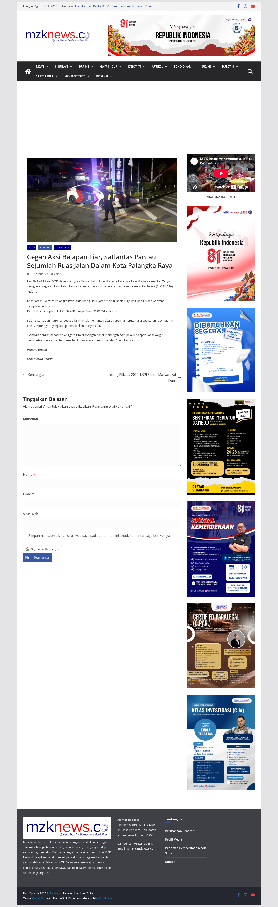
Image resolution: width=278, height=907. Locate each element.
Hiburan (61, 66)
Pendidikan (182, 66)
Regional (45, 247)
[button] (46, 66)
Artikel (157, 66)
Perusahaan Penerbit (180, 831)
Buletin (228, 66)
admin (57, 274)
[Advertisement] (139, 123)
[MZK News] (28, 71)
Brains (84, 66)
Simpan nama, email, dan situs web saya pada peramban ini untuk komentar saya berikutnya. (99, 535)
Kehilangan (36, 374)
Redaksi (102, 76)
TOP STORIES (62, 247)
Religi (206, 66)
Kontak (170, 862)
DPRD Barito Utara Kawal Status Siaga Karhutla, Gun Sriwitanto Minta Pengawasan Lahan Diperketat (109, 4)
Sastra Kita (44, 76)
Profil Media (173, 839)
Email (28, 494)
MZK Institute (74, 76)
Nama (29, 474)
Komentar (32, 419)
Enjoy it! (134, 66)
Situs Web (30, 514)
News (40, 66)
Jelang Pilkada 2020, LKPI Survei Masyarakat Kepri (142, 377)
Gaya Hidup (108, 66)
